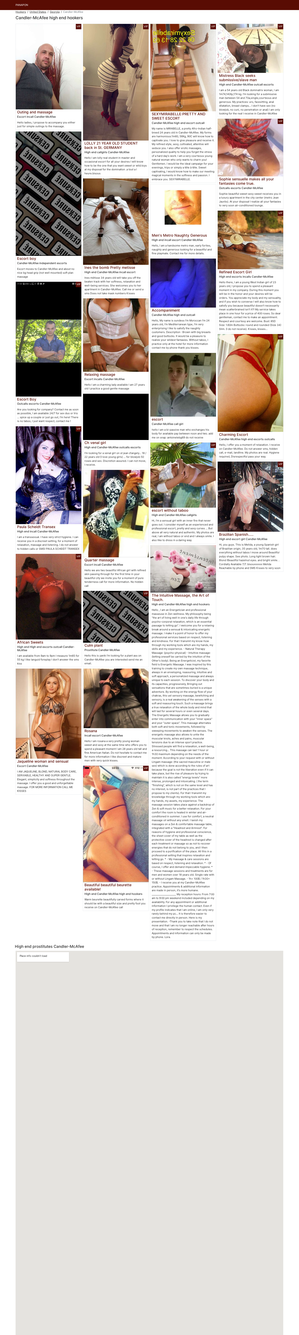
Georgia (55, 12)
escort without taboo (170, 510)
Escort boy (26, 258)
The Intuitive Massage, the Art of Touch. (180, 597)
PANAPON (22, 5)
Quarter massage (99, 560)
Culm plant (93, 645)
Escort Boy (26, 399)
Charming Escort (233, 434)
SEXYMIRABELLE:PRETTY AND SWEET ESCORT (178, 116)
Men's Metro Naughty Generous (179, 235)
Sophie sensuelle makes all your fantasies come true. (246, 181)
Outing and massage (34, 112)
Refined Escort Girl (235, 272)
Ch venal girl (95, 442)
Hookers (21, 12)
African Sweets (30, 642)
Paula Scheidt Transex (36, 527)
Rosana (90, 731)
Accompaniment (166, 310)
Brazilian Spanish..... (236, 534)
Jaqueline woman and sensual (42, 761)
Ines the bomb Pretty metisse (109, 267)
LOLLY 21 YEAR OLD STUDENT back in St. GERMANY (111, 145)
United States (38, 12)
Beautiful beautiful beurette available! (108, 887)
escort (157, 419)
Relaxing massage (99, 374)
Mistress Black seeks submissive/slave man (238, 77)
